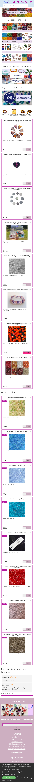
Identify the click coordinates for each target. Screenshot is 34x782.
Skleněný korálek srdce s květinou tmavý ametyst (17, 154)
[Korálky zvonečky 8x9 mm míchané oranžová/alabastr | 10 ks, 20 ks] (17, 334)
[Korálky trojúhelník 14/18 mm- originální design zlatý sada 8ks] (17, 131)
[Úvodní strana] (6, 2)
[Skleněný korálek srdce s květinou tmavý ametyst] (17, 165)
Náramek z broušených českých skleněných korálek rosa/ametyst (17, 290)
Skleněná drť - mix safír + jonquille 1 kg (17, 431)
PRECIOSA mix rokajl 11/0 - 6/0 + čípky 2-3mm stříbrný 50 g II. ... (17, 635)
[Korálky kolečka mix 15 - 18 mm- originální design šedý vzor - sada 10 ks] (17, 199)
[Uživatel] (19, 2)
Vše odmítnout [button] (24, 777)
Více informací (17, 769)
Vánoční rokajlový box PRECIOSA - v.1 (17, 357)
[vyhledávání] (27, 2)
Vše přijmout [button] (9, 777)
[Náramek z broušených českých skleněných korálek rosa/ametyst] (17, 300)
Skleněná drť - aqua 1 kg (17, 499)
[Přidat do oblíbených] (31, 121)
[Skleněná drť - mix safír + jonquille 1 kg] (17, 442)
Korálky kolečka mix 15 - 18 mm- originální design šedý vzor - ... (17, 189)
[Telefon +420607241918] (23, 3)
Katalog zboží (17, 739)
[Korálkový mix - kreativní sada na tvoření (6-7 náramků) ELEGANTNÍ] (17, 232)
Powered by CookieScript (7, 780)
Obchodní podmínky (17, 744)
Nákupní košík (17, 742)
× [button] (32, 764)
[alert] (17, 772)
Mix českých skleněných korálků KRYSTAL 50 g (17, 256)
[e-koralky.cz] (17, 16)
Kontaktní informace (17, 746)
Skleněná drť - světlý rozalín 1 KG (17, 600)
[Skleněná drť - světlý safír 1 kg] (17, 475)
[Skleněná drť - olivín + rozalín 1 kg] (17, 408)
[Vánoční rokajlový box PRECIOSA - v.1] (17, 368)
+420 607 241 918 (17, 761)
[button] (17, 774)
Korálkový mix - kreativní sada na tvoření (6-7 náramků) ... (17, 222)
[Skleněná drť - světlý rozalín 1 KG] (17, 611)
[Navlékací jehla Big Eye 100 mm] (17, 543)
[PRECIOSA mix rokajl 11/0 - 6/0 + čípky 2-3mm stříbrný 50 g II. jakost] (17, 645)
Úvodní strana (17, 737)
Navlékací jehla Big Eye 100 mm (17, 532)
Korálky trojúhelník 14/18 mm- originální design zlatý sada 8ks (17, 121)
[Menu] (2, 2)
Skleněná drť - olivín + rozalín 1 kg (17, 397)
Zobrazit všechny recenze (9, 693)
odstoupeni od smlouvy (17, 749)
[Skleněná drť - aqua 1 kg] (17, 509)
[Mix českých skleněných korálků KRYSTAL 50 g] (17, 266)
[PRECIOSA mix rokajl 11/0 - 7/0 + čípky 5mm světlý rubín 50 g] (17, 577)
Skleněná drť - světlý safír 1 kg (17, 465)
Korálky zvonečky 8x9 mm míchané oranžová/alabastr (17, 324)
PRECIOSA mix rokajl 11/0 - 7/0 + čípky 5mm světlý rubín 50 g (17, 567)
